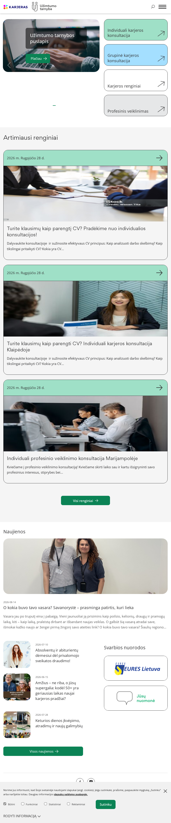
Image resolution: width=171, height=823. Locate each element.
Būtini (11, 804)
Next (93, 64)
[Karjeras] (15, 7)
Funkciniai (32, 804)
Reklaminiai (78, 804)
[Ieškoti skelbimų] (153, 6)
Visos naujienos (41, 751)
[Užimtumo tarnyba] (44, 7)
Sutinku (106, 804)
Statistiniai (55, 804)
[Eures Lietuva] (136, 668)
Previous (9, 64)
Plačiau (36, 58)
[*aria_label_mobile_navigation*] (162, 7)
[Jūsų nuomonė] (136, 698)
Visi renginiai (83, 500)
